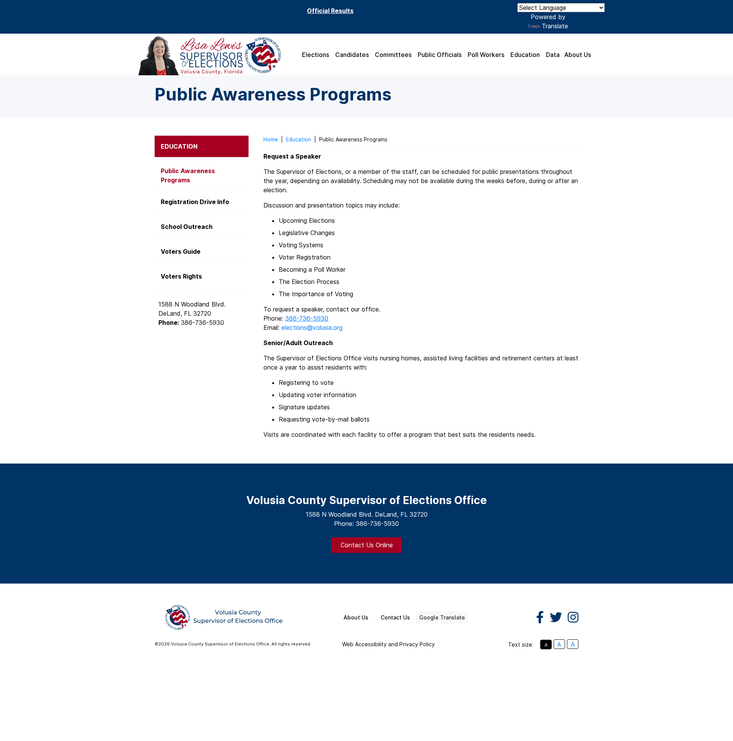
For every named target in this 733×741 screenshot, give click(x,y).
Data (553, 54)
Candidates (352, 54)
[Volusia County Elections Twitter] (556, 617)
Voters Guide (180, 251)
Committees (393, 54)
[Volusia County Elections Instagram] (573, 617)
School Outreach (187, 226)
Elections (315, 54)
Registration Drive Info (195, 202)
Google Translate (442, 617)
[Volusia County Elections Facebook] (540, 617)
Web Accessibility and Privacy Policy (388, 644)
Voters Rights (181, 276)
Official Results (330, 11)
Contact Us (395, 617)
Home (270, 139)
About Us (577, 54)
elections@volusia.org (311, 327)
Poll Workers (486, 54)
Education (525, 54)
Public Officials (440, 54)
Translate (555, 26)
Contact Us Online (367, 545)
